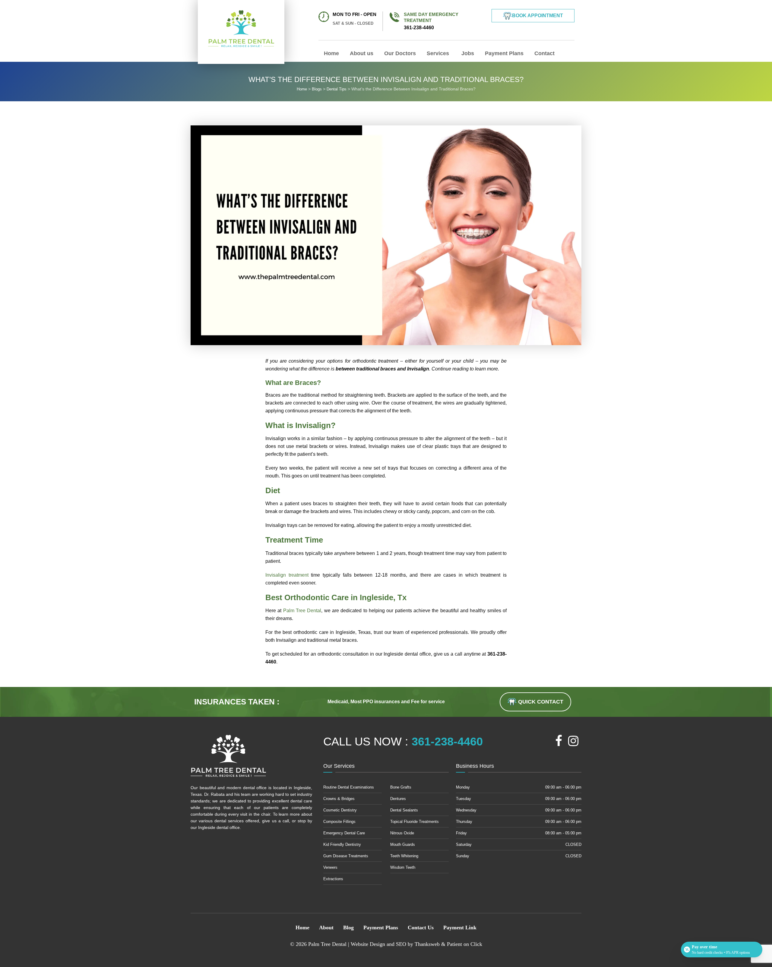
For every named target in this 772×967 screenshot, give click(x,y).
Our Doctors (400, 53)
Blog (348, 927)
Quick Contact (540, 702)
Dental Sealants (404, 810)
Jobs (467, 53)
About (326, 927)
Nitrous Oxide (402, 833)
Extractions (333, 879)
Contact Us (421, 927)
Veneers (330, 867)
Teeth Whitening (404, 856)
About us (361, 53)
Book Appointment (537, 15)
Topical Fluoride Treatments (414, 821)
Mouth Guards (402, 844)
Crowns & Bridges (339, 798)
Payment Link (459, 927)
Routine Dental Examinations (348, 787)
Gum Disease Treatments (345, 856)
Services (438, 53)
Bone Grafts (400, 787)
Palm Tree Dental (302, 610)
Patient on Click (464, 944)
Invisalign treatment (286, 575)
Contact (544, 53)
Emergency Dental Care (344, 833)
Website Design (368, 944)
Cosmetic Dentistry (340, 810)
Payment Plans (504, 53)
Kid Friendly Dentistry (342, 844)
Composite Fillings (339, 821)
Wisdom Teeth (402, 867)
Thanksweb (427, 944)
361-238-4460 (431, 21)
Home (331, 53)
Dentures (398, 798)
